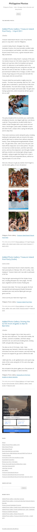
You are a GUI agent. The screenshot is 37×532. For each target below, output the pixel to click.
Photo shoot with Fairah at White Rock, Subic (14, 464)
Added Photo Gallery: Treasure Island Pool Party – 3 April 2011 (18, 30)
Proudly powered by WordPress (10, 529)
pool (21, 244)
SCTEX (4, 385)
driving (17, 383)
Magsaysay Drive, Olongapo (10, 462)
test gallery (5, 470)
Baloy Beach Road (7, 449)
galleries (21, 383)
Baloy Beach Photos (7, 447)
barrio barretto (10, 383)
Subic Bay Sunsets (7, 468)
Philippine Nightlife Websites (10, 511)
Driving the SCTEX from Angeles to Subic (13, 457)
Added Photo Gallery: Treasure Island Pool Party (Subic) (18, 258)
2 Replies (4, 35)
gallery (4, 244)
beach (32, 242)
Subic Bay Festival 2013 (8, 466)
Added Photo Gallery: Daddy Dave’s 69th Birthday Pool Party (18, 507)
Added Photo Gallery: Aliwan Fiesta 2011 (13, 514)
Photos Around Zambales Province (11, 505)
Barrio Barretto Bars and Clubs (10, 451)
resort (24, 244)
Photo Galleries (20, 242)
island (10, 244)
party (14, 244)
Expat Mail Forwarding (8, 459)
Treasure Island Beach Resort (10, 472)
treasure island (24, 308)
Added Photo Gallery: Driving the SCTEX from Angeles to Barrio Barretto (16, 323)
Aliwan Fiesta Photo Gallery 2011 (11, 445)
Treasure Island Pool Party (24, 302)
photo (18, 244)
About (3, 442)
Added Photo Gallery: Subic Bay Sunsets (13, 499)
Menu (18, 14)
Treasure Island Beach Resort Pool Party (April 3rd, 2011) (17, 477)
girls (7, 244)
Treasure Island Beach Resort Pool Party (13, 474)
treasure (29, 244)
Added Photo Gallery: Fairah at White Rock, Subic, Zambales (18, 509)
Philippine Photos (18, 3)
